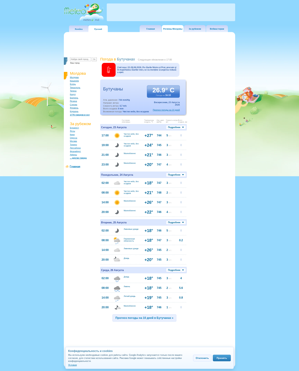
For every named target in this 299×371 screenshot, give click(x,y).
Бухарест (74, 128)
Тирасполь (75, 87)
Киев (72, 134)
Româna (79, 29)
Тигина (73, 91)
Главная (150, 29)
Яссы (72, 131)
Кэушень (74, 111)
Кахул (73, 94)
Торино (73, 144)
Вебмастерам (217, 29)
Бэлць (73, 84)
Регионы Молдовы (172, 29)
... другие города (78, 158)
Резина (73, 101)
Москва (73, 141)
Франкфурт (75, 151)
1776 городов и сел (80, 115)
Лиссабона (75, 148)
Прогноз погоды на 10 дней (166, 110)
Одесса (73, 138)
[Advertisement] (211, 117)
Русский (98, 29)
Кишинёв (74, 81)
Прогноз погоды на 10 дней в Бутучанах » (144, 317)
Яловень (74, 108)
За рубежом (195, 29)
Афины (73, 155)
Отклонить (202, 358)
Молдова (74, 77)
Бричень (74, 98)
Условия (72, 365)
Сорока (73, 104)
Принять (222, 358)
